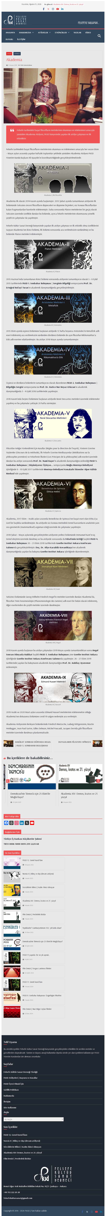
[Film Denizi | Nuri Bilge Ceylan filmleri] (12, 1012)
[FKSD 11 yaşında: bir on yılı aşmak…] (12, 958)
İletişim (21, 39)
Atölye (9, 53)
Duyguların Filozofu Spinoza (74, 741)
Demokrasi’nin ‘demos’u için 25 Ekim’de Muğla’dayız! (42, 941)
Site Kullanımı (10, 1107)
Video (88, 32)
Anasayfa (10, 32)
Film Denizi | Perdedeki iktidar (34, 914)
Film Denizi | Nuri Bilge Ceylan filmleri (36, 1009)
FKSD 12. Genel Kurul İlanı (32, 860)
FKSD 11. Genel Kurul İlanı (32, 982)
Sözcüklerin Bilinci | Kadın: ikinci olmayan (68, 4)
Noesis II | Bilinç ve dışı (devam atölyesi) (38, 874)
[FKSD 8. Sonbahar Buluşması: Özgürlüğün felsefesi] (12, 998)
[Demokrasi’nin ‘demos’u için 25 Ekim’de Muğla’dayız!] (12, 944)
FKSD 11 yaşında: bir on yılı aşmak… (36, 955)
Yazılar (77, 32)
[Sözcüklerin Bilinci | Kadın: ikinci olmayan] (12, 890)
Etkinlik (17, 53)
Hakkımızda (9, 1095)
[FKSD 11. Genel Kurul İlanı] (12, 985)
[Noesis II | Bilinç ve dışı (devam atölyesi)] (12, 877)
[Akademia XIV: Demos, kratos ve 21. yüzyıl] (51, 766)
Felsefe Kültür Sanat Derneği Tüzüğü (20, 1072)
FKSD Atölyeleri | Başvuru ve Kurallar (20, 1077)
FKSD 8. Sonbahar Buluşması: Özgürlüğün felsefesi (41, 995)
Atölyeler (43, 32)
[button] (32, 32)
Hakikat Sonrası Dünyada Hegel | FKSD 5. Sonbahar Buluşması (33, 743)
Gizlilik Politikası (11, 1089)
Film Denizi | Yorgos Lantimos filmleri (36, 968)
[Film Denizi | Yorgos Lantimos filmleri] (12, 971)
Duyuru (9, 39)
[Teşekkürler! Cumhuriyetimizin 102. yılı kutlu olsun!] (12, 931)
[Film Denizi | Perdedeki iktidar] (12, 917)
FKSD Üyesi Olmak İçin (14, 1083)
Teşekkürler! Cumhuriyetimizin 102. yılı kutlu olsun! (42, 928)
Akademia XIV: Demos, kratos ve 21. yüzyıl (39, 901)
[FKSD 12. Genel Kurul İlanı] (12, 863)
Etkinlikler (61, 32)
